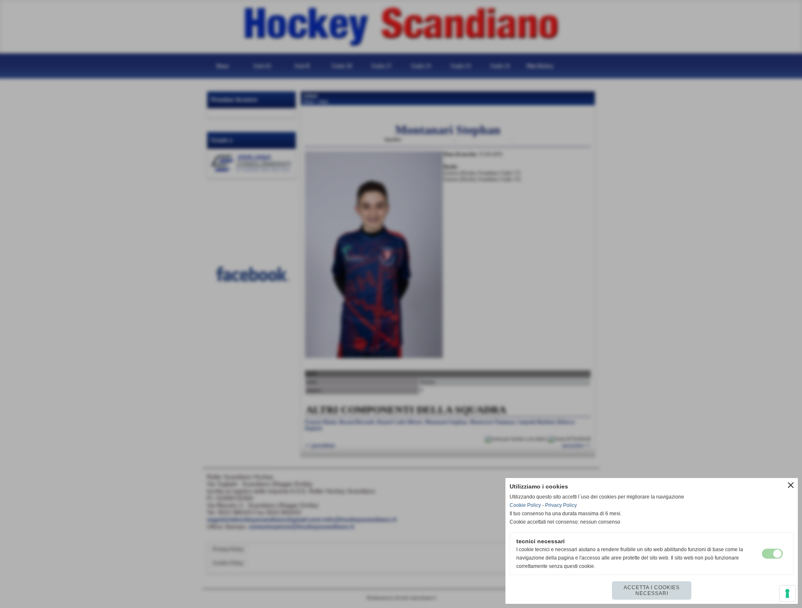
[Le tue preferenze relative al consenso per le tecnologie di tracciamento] (787, 593)
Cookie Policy (525, 505)
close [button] (791, 485)
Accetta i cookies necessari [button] (652, 590)
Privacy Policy (561, 505)
